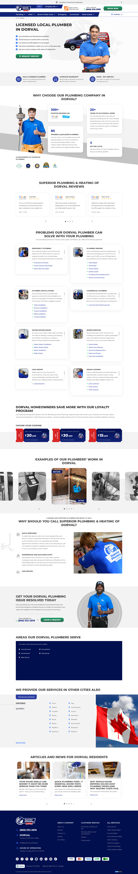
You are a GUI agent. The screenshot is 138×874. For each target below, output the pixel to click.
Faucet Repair (93, 268)
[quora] (17, 859)
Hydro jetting (93, 386)
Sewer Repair (93, 344)
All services (113, 823)
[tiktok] (55, 859)
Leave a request (52, 620)
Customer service (90, 823)
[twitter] (26, 859)
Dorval (117, 14)
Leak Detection (39, 383)
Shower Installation (40, 308)
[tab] (65, 221)
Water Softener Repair (114, 849)
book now (113, 8)
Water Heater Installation (42, 344)
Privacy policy (85, 840)
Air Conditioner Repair (114, 836)
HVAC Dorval (111, 827)
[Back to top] (133, 862)
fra (39, 6)
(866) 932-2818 (93, 9)
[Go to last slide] (45, 221)
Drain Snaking (93, 389)
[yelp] (46, 859)
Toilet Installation (40, 305)
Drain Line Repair (95, 353)
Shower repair (93, 271)
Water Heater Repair (41, 347)
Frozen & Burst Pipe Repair (43, 265)
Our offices (61, 840)
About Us (60, 827)
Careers (60, 836)
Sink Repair (93, 265)
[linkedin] (41, 859)
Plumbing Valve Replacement (99, 274)
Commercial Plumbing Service (99, 305)
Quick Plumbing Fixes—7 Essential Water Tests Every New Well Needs (69, 784)
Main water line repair (41, 268)
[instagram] (36, 859)
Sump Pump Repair (114, 846)
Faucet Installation (40, 311)
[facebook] (22, 859)
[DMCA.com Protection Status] (118, 871)
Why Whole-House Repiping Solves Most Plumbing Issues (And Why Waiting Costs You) (104, 785)
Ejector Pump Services (96, 277)
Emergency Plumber (41, 262)
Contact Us (61, 833)
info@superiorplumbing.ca (29, 843)
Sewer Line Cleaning (96, 347)
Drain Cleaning (94, 383)
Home (17, 18)
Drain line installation (96, 356)
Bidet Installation (40, 314)
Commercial (74, 14)
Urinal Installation (40, 317)
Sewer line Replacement (97, 350)
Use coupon (20, 435)
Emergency (62, 14)
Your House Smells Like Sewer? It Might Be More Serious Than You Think (33, 784)
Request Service (30, 56)
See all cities (20, 742)
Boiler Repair (38, 353)
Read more (23, 795)
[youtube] (50, 859)
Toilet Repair (93, 262)
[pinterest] (31, 859)
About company (65, 823)
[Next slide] (92, 221)
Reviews (60, 830)
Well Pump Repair (113, 843)
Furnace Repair (112, 833)
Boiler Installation (40, 350)
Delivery (83, 837)
